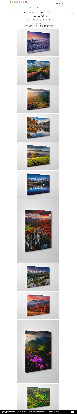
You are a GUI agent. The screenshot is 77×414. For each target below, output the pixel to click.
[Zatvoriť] (75, 412)
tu (53, 25)
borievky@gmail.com (46, 26)
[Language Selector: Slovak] (63, 3)
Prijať (72, 412)
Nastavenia (67, 412)
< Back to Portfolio (16, 13)
